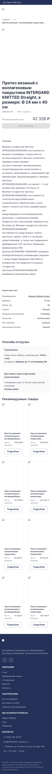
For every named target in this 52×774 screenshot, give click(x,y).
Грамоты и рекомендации (14, 707)
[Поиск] (38, 10)
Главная (6, 19)
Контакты (6, 688)
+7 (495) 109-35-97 (12, 737)
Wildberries (7, 726)
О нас (4, 672)
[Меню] (49, 10)
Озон (4, 722)
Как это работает (10, 699)
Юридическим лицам (12, 676)
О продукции (8, 680)
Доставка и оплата (10, 703)
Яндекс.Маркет (9, 718)
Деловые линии (11, 389)
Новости (6, 684)
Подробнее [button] (13, 451)
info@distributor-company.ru (15, 742)
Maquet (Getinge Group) (39, 296)
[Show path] (14, 19)
